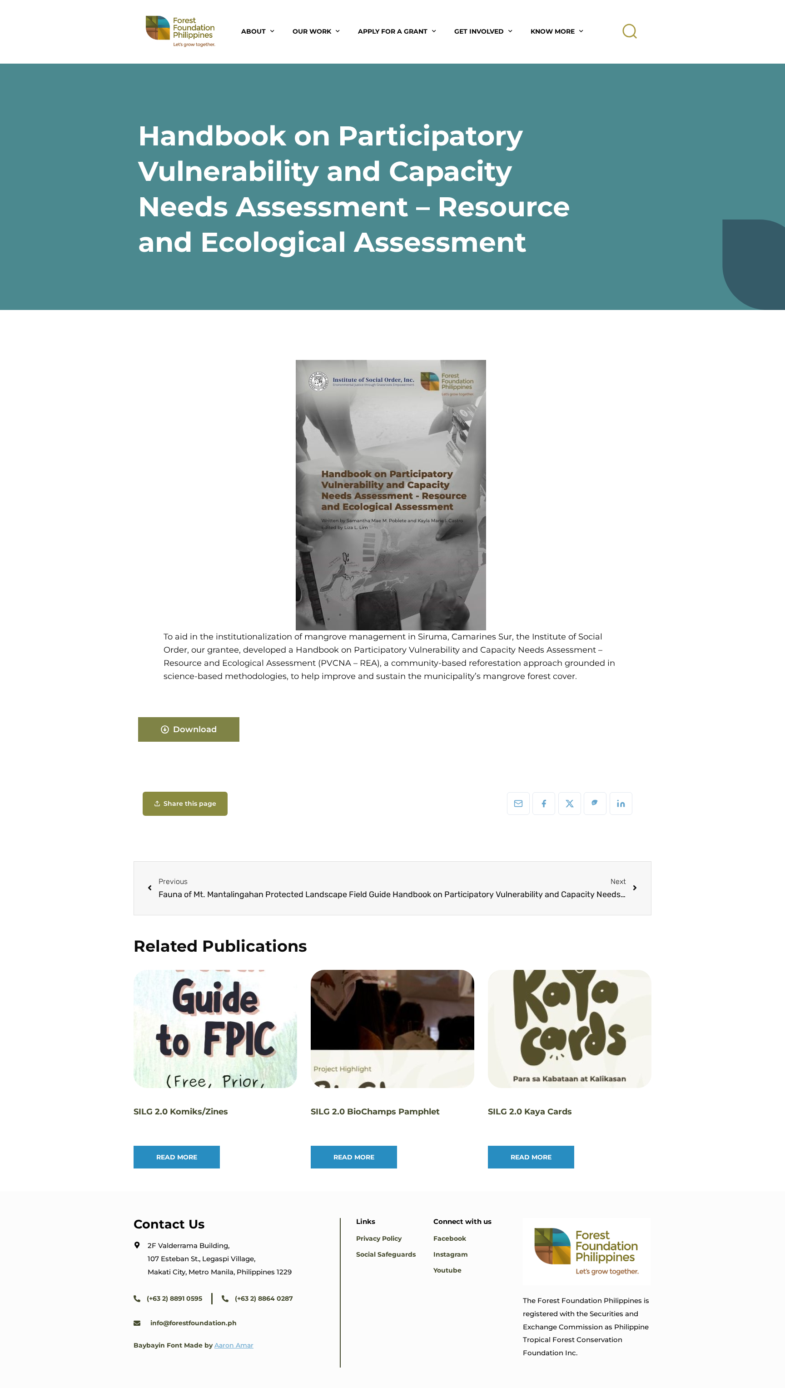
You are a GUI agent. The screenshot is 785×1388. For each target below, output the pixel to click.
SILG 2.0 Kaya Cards (530, 1112)
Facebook (449, 1238)
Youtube (447, 1270)
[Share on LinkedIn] (621, 803)
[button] (630, 31)
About (253, 31)
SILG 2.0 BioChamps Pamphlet (375, 1112)
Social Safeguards (386, 1254)
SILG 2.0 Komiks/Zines (181, 1112)
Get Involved (479, 31)
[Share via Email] (518, 803)
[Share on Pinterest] (595, 803)
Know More (553, 31)
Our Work (312, 31)
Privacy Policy (379, 1238)
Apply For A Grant (392, 31)
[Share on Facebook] (543, 803)
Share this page (190, 803)
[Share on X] (569, 803)
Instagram (450, 1254)
